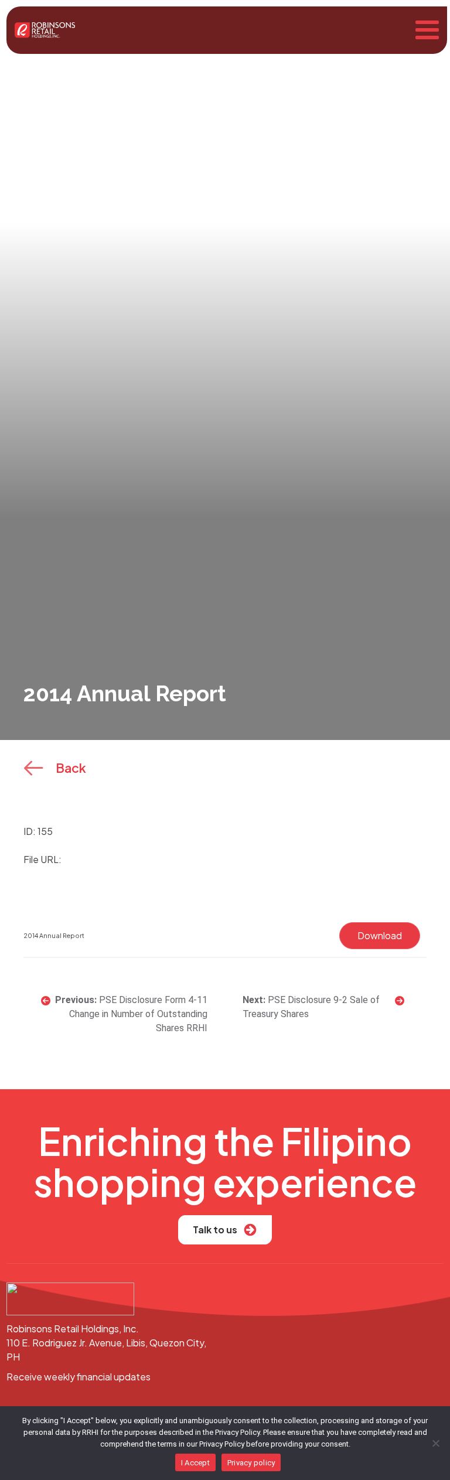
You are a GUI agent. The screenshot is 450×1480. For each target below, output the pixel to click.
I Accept (195, 1462)
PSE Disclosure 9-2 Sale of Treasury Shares (311, 1006)
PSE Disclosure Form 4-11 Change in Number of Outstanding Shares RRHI (138, 1014)
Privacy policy (251, 1462)
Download (379, 935)
